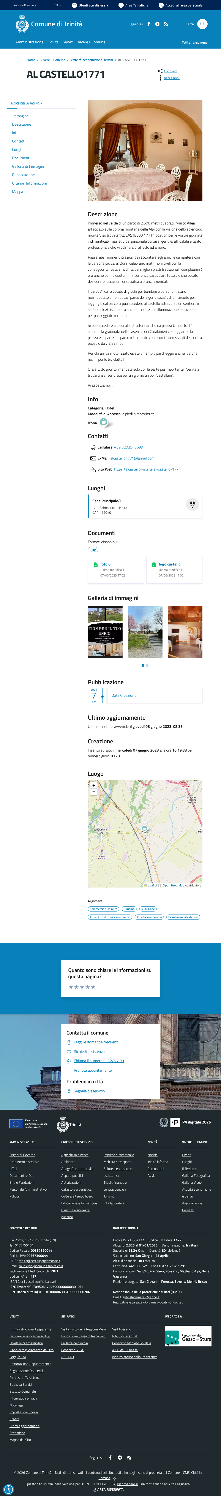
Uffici (13, 1168)
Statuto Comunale (22, 1391)
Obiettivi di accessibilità (26, 1343)
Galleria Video (192, 1182)
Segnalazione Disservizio (26, 1370)
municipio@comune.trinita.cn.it (41, 1266)
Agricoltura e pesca (74, 1154)
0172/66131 (24, 1245)
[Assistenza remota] (114, 1477)
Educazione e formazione (79, 1203)
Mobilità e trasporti (117, 1161)
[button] (147, 829)
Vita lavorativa (114, 1203)
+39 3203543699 (128, 447)
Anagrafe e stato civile (77, 1168)
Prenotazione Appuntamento (30, 1363)
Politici (14, 1196)
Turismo (109, 1196)
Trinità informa (158, 1161)
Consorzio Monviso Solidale (131, 1343)
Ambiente (68, 1161)
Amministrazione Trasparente (30, 1329)
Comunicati (156, 1168)
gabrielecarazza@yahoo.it (141, 1297)
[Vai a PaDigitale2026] (185, 1122)
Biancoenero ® (127, 1484)
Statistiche (17, 1432)
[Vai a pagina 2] (147, 665)
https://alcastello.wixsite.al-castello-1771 (147, 469)
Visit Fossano (121, 1329)
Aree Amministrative (24, 1161)
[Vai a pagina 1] (143, 665)
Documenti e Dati (21, 1175)
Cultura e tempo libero (77, 1196)
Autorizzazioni (71, 1182)
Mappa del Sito (20, 1439)
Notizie (153, 1154)
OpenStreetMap (173, 885)
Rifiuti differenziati (125, 1336)
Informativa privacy (23, 1398)
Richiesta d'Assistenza (25, 1377)
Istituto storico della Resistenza (134, 1356)
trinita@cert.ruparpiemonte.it (39, 1260)
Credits (14, 1419)
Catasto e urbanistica (76, 1189)
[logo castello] (154, 564)
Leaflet (152, 885)
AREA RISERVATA (110, 1489)
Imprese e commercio (119, 1154)
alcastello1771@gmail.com (132, 458)
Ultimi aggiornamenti (24, 1425)
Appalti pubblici (72, 1175)
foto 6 (105, 564)
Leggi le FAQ (18, 1356)
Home (31, 59)
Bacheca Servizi (20, 1384)
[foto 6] (95, 564)
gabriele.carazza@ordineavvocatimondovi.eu (151, 1302)
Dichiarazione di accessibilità (29, 1336)
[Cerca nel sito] (202, 24)
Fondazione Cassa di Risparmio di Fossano (91, 1336)
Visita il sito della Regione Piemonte (86, 1329)
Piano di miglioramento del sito (31, 1349)
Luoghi (187, 1161)
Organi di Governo (22, 1154)
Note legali (17, 1405)
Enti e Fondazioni (21, 1182)
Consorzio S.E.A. (72, 1349)
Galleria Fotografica (196, 1175)
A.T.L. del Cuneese (125, 1349)
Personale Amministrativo (28, 1189)
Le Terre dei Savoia (74, 1343)
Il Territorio (189, 1168)
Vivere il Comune (52, 59)
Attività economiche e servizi (91, 59)
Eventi (186, 1154)
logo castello (170, 564)
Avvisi (152, 1175)
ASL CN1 (67, 1356)
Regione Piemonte (24, 5)
